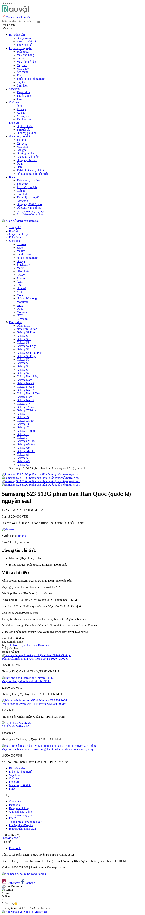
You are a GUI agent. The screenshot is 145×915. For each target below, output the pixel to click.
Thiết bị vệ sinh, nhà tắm (31, 170)
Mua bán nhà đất (27, 41)
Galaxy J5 (23, 417)
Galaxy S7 (23, 349)
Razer (20, 247)
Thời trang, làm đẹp (28, 180)
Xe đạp (21, 112)
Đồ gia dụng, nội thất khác (32, 173)
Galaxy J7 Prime (26, 410)
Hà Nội (13, 230)
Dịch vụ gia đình (27, 133)
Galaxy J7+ (23, 403)
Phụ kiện (22, 82)
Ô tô (19, 105)
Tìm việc (22, 99)
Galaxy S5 (23, 362)
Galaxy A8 (23, 454)
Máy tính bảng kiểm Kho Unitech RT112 (26, 681)
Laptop (21, 58)
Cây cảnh (22, 200)
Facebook (15, 848)
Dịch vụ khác (25, 126)
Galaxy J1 (23, 434)
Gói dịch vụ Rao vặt (18, 17)
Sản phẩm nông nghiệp (30, 214)
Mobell (21, 295)
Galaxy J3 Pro (25, 420)
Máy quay (23, 68)
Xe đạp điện (24, 116)
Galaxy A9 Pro (26, 444)
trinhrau (22, 535)
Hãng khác (23, 271)
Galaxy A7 (23, 457)
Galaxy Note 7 (25, 383)
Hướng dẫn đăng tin (21, 825)
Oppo (20, 308)
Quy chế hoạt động (20, 811)
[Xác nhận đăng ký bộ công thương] (24, 873)
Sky (19, 284)
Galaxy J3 (23, 424)
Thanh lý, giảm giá (28, 197)
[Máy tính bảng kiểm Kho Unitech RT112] (28, 677)
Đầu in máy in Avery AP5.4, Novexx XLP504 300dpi (34, 703)
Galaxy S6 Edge (26, 356)
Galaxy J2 (23, 427)
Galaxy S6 (23, 359)
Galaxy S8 (23, 342)
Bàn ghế (22, 150)
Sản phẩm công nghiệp (30, 211)
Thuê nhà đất (24, 44)
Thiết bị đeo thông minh (31, 78)
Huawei (21, 288)
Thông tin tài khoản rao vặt (25, 821)
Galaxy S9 (23, 335)
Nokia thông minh (27, 257)
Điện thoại (23, 51)
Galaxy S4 (23, 366)
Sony (20, 305)
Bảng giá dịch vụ (19, 808)
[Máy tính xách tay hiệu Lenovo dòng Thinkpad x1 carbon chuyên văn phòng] (49, 745)
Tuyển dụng (24, 95)
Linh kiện (22, 85)
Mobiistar (22, 301)
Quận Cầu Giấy (18, 234)
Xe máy (21, 109)
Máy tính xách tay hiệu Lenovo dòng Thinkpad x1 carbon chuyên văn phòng (47, 749)
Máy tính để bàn (26, 61)
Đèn (19, 166)
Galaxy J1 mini (26, 430)
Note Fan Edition (27, 329)
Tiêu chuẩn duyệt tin (21, 815)
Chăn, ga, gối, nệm (28, 156)
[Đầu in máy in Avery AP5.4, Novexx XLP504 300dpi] (35, 700)
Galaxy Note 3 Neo (28, 393)
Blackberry (23, 264)
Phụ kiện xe (24, 119)
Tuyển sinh (23, 92)
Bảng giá (14, 804)
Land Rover (24, 254)
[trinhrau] (8, 529)
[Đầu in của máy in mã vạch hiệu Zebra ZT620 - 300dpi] (36, 655)
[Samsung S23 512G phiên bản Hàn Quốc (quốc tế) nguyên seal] (41, 474)
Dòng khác (15, 322)
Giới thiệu (15, 801)
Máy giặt (22, 143)
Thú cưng (22, 183)
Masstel (21, 251)
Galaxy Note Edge (28, 376)
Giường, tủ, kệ (25, 153)
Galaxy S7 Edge (26, 346)
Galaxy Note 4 (25, 390)
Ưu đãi (13, 818)
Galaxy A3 (23, 464)
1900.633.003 (10, 838)
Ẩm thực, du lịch (27, 187)
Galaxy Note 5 (25, 386)
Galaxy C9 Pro (26, 441)
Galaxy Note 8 (25, 379)
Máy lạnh (22, 146)
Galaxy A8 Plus (26, 451)
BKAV (21, 274)
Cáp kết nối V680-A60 (16, 726)
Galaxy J (22, 437)
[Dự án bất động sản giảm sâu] (20, 220)
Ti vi (19, 75)
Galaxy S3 (23, 369)
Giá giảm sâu (24, 38)
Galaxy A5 (23, 461)
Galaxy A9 (23, 447)
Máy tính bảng (25, 55)
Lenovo (21, 244)
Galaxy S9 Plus (26, 332)
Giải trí (21, 190)
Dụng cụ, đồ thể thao (29, 204)
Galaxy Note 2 (25, 400)
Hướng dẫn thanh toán (22, 828)
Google (21, 261)
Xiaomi (21, 278)
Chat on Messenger (35, 911)
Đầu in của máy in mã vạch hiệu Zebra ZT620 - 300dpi (35, 658)
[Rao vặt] (16, 12)
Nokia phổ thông (27, 298)
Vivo (19, 291)
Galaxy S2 (23, 373)
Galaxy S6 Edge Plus (29, 352)
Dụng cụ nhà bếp (27, 160)
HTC (20, 315)
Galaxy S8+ (24, 339)
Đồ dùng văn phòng (29, 207)
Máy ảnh (22, 65)
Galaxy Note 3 (25, 396)
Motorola (22, 312)
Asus (20, 281)
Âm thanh (23, 72)
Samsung (14, 240)
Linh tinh (22, 194)
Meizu (20, 268)
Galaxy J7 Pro (25, 407)
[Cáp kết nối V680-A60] (17, 723)
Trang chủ (15, 227)
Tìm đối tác (23, 129)
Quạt (19, 163)
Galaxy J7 (23, 413)
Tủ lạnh (21, 139)
